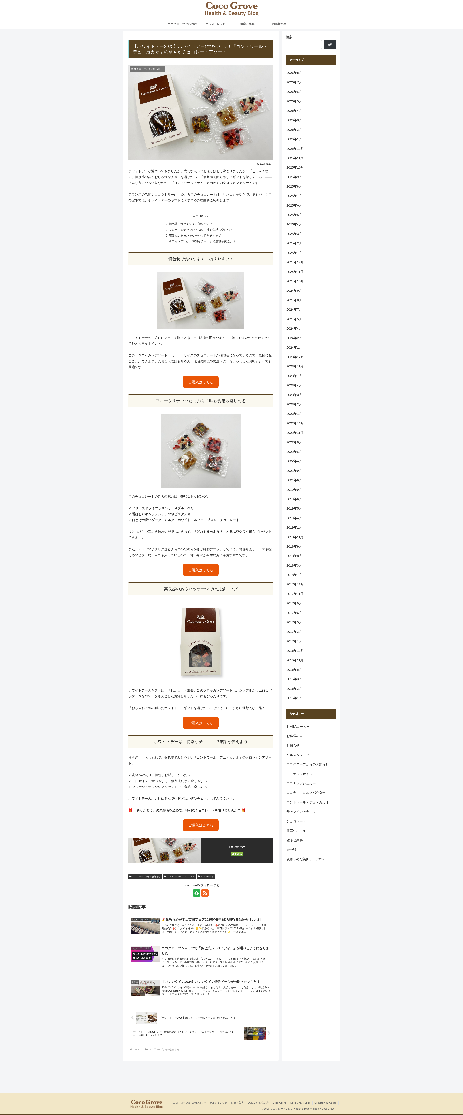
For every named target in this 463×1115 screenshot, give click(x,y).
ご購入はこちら (200, 382)
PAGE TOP (450, 1079)
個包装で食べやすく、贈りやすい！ (192, 223)
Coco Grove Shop (300, 1102)
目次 (195, 215)
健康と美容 (237, 1102)
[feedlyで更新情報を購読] (196, 893)
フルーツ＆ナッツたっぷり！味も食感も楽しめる (201, 229)
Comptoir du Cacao (325, 1102)
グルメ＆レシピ (218, 1102)
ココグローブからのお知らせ (146, 876)
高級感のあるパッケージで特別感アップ (195, 235)
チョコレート (207, 876)
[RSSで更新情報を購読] (205, 893)
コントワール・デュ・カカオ (181, 876)
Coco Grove (279, 1102)
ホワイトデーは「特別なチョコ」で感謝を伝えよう (202, 241)
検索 (289, 37)
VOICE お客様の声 (258, 1102)
